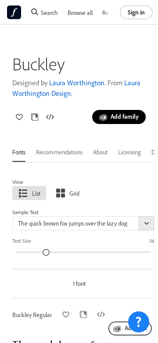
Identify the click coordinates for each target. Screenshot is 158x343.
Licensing (129, 152)
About (100, 152)
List (36, 193)
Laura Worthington (76, 82)
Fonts (18, 152)
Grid (74, 193)
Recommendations (59, 152)
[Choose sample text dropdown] (146, 223)
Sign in (136, 12)
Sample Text (25, 212)
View (17, 182)
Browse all (80, 12)
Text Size (21, 240)
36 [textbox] (151, 240)
